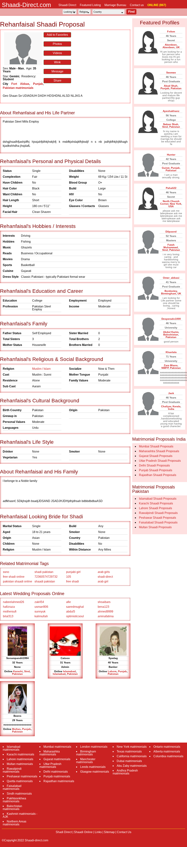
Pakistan (17, 673)
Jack (171, 393)
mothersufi (9, 611)
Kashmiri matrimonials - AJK (20, 815)
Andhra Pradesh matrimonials (125, 772)
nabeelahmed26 (13, 602)
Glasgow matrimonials (94, 771)
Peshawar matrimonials (22, 776)
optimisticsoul (75, 616)
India (171, 408)
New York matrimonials (132, 746)
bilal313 (8, 616)
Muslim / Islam (41, 368)
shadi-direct (105, 576)
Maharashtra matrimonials (49, 753)
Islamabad (69, 671)
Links (98, 832)
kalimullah (41, 616)
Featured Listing (90, 5)
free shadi (72, 581)
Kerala (176, 406)
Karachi (18, 671)
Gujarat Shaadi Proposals (155, 455)
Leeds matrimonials (93, 766)
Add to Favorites (57, 34)
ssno (6, 571)
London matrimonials (93, 746)
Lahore (112, 671)
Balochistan (170, 334)
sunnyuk (40, 611)
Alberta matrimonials (166, 751)
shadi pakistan (44, 571)
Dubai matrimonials (129, 761)
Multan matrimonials (20, 763)
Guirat (165, 167)
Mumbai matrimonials (57, 746)
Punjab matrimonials (56, 776)
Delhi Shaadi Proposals (154, 465)
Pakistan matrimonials (18, 87)
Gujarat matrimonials (56, 759)
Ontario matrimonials (166, 746)
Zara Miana (171, 365)
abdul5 (70, 611)
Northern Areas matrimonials (14, 823)
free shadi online (13, 576)
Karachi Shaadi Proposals (156, 503)
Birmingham (168, 293)
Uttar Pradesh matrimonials (50, 765)
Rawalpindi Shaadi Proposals (158, 512)
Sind (27, 671)
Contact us (137, 5)
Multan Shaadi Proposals (155, 527)
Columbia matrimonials (168, 756)
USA (171, 206)
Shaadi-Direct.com (26, 4)
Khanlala (171, 352)
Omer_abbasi (171, 277)
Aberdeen (171, 44)
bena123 (103, 606)
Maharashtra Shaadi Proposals (159, 451)
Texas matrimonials (129, 751)
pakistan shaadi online (17, 581)
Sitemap (109, 832)
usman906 (41, 606)
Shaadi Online (83, 832)
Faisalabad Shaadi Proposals (158, 522)
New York (175, 203)
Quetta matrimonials (20, 781)
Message (57, 71)
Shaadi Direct (67, 5)
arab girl (103, 581)
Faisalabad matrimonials (12, 787)
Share (57, 80)
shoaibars (104, 602)
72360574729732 (46, 576)
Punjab (38, 83)
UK (178, 47)
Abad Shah (171, 85)
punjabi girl (73, 571)
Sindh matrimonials (19, 793)
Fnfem (171, 31)
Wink (57, 62)
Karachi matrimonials (20, 754)
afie (68, 602)
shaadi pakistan (45, 581)
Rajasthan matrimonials (58, 781)
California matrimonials (132, 756)
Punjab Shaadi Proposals (155, 470)
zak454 (39, 602)
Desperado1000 (171, 318)
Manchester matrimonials (85, 761)
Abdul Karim (170, 332)
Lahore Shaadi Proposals (155, 508)
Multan (16, 729)
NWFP (165, 367)
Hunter (171, 154)
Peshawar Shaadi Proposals (157, 517)
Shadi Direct (64, 832)
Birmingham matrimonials (86, 753)
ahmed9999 (105, 611)
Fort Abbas (20, 83)
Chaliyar (166, 406)
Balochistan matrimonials (12, 807)
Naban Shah (170, 124)
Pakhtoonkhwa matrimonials (14, 800)
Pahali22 (171, 188)
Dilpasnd (171, 231)
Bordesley (171, 290)
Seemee (171, 72)
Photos (57, 43)
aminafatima (106, 616)
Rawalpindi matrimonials (12, 770)
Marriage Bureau (115, 5)
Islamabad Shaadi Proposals (157, 498)
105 (68, 576)
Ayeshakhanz (171, 111)
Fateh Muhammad (170, 246)
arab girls (104, 571)
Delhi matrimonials (55, 771)
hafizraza (9, 606)
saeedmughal (75, 606)
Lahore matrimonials (20, 759)
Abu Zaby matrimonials (132, 765)
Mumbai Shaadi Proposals (156, 446)
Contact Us (124, 832)
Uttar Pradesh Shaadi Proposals (160, 460)
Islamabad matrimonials (11, 748)
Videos (57, 53)
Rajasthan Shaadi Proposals (157, 475)
